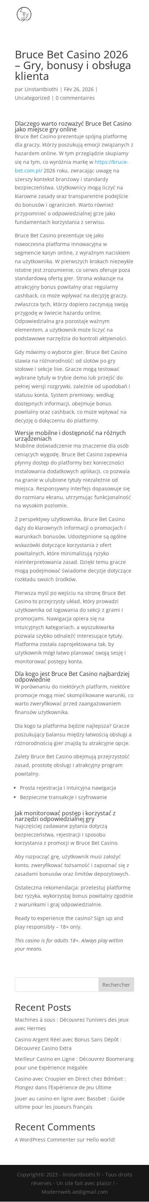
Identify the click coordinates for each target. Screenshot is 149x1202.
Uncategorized (32, 97)
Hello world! (100, 1139)
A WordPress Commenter (45, 1139)
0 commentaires (75, 97)
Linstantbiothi (41, 89)
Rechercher (116, 984)
